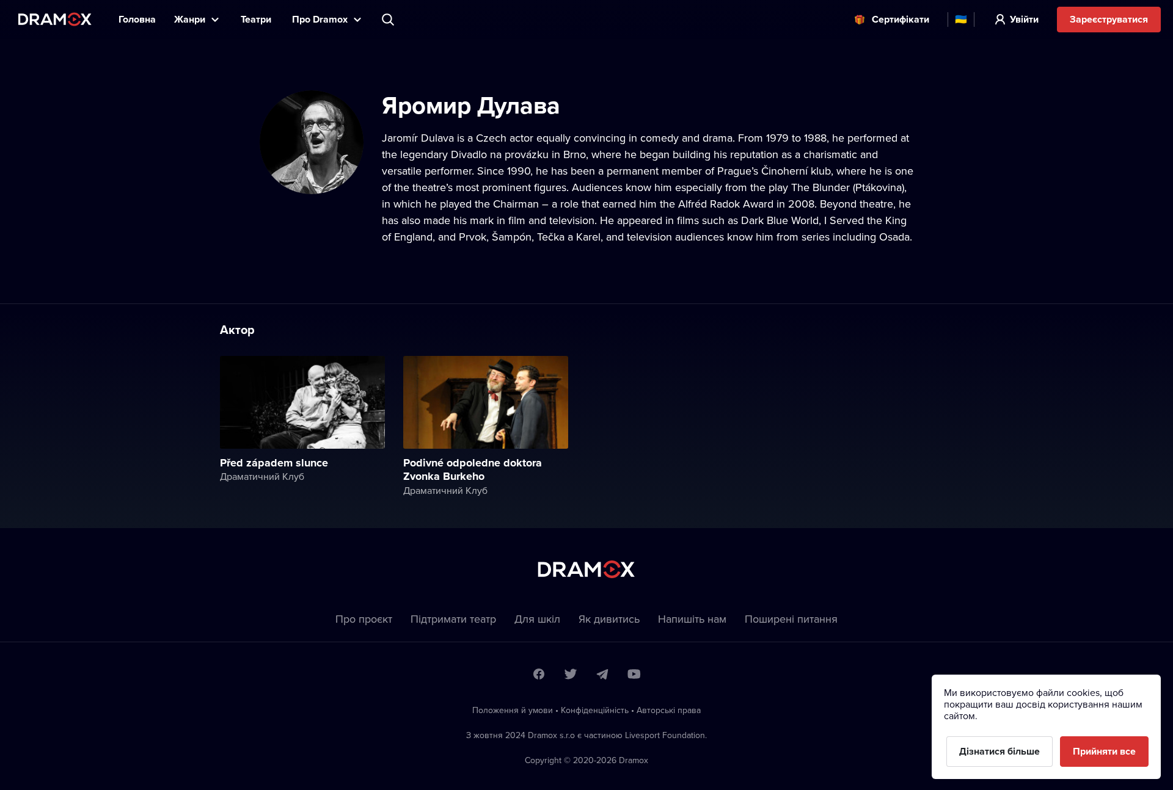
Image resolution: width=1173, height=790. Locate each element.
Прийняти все (1104, 751)
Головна (137, 19)
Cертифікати (900, 19)
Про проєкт (363, 618)
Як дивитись (609, 618)
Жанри (189, 19)
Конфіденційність (595, 710)
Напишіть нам (692, 618)
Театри (257, 19)
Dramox (55, 19)
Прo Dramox (320, 19)
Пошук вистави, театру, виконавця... (389, 19)
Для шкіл (537, 618)
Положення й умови (512, 710)
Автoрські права (669, 710)
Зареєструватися (1109, 19)
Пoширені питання (791, 618)
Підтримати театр (453, 618)
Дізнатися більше (999, 751)
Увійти (1024, 19)
